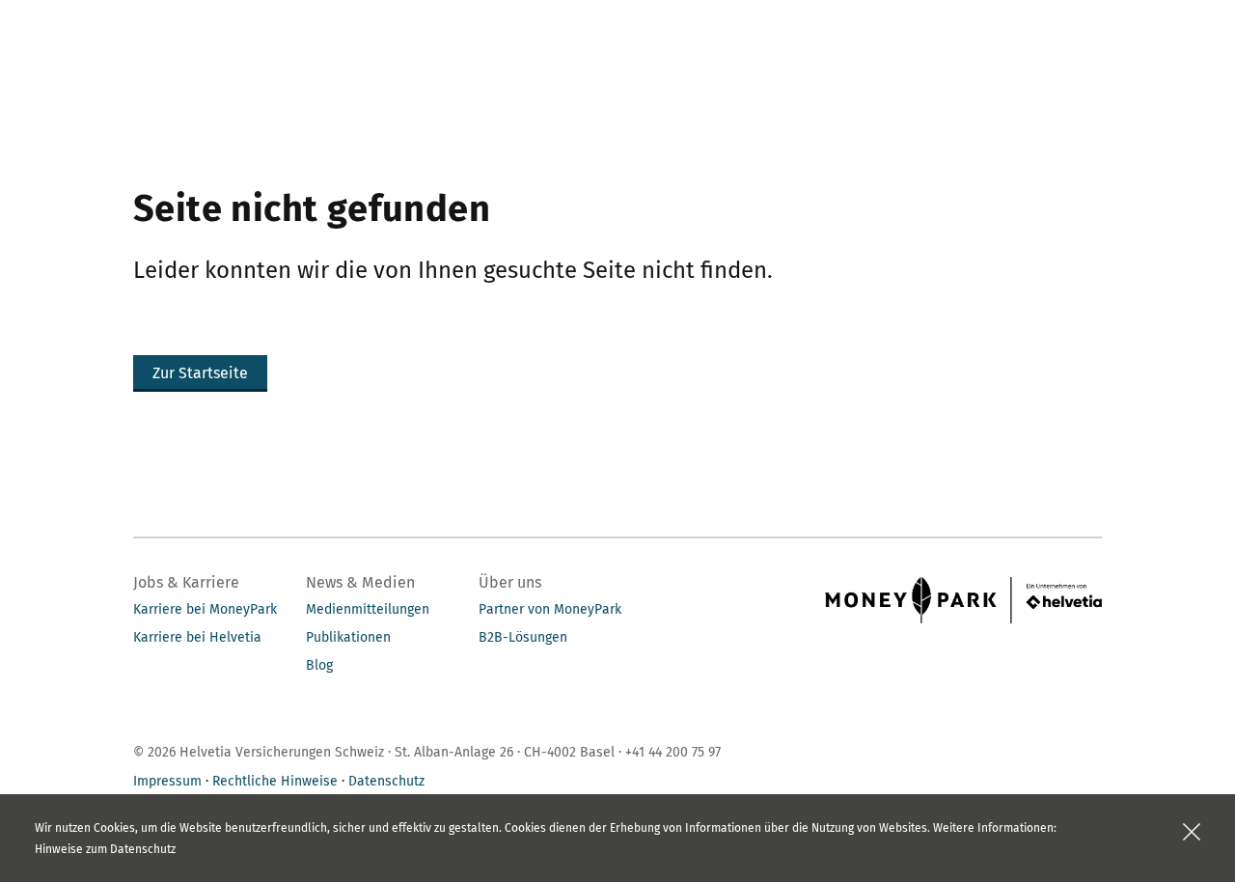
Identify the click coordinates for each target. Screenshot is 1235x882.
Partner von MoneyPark (550, 609)
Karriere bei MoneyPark (205, 609)
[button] (200, 373)
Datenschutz (386, 781)
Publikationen (348, 637)
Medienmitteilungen (367, 609)
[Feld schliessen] (1191, 832)
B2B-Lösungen (523, 637)
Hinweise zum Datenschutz (105, 849)
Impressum (167, 781)
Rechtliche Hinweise (275, 781)
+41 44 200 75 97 (673, 752)
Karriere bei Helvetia (197, 637)
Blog (319, 665)
